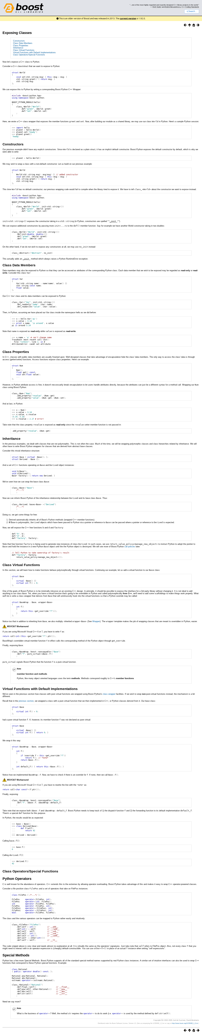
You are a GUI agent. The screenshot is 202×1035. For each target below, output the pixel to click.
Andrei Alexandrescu (173, 7)
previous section (26, 701)
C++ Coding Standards (190, 7)
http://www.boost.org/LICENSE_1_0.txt (185, 1023)
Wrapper (96, 621)
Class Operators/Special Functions (29, 55)
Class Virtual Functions (23, 50)
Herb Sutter (156, 7)
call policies (129, 546)
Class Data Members (22, 43)
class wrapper (109, 694)
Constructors (19, 41)
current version (128, 18)
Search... (192, 11)
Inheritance (18, 48)
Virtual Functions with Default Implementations (34, 52)
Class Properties (20, 45)
